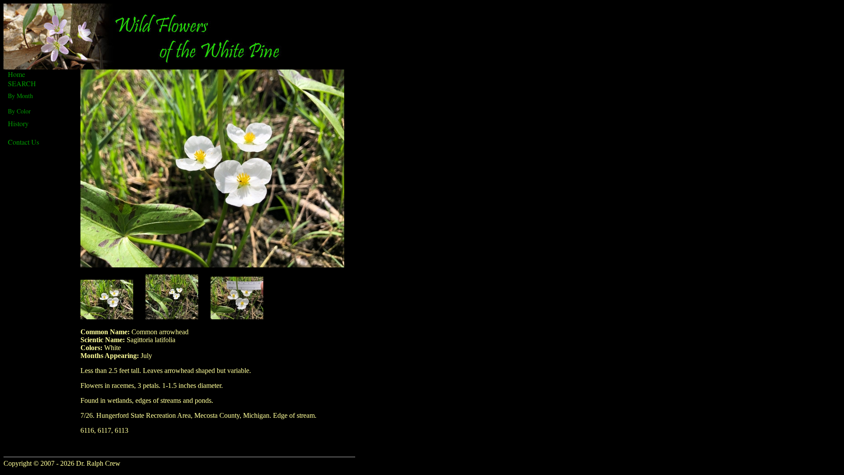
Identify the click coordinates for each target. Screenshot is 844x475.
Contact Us (23, 141)
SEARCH (22, 83)
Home (16, 74)
